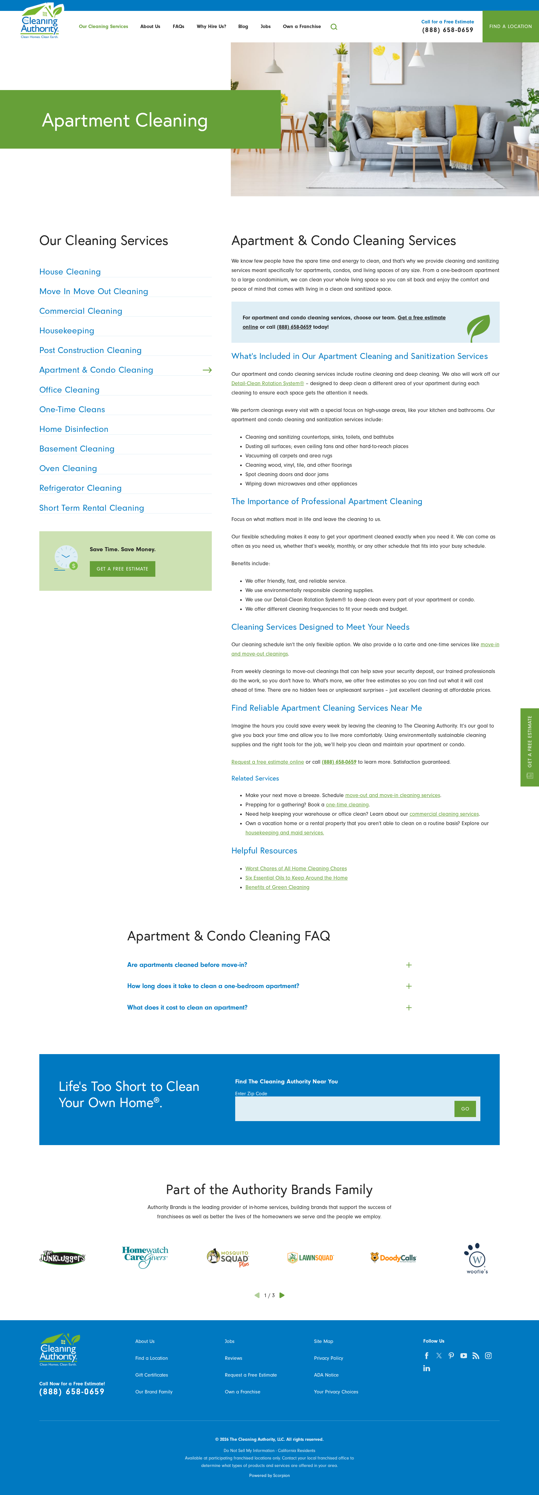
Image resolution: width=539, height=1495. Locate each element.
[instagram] (488, 1356)
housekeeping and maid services (284, 832)
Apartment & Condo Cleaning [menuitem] (96, 370)
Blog (243, 26)
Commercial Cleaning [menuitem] (80, 311)
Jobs (266, 26)
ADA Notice (326, 1375)
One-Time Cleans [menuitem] (72, 409)
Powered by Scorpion (269, 1475)
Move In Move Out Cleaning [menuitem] (93, 291)
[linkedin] (427, 1368)
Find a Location (151, 1358)
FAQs (178, 26)
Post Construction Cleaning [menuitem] (90, 350)
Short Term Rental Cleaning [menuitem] (91, 508)
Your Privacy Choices (336, 1392)
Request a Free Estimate (251, 1375)
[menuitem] (103, 26)
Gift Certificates (151, 1375)
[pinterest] (451, 1356)
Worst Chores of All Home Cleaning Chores (296, 868)
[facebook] (427, 1356)
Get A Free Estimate (529, 741)
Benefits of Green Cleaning (277, 887)
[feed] (476, 1356)
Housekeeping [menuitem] (66, 330)
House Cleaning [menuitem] (70, 271)
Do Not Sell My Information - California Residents (269, 1450)
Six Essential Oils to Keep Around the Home (296, 878)
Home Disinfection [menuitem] (74, 429)
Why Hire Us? (211, 26)
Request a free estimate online (267, 762)
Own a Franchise (302, 26)
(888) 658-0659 (294, 327)
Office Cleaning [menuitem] (69, 389)
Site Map (323, 1341)
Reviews (233, 1358)
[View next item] (282, 1295)
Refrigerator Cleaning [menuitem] (80, 488)
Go (465, 1109)
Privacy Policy (328, 1358)
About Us (150, 26)
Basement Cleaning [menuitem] (76, 448)
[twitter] (439, 1356)
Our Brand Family (153, 1392)
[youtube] (464, 1356)
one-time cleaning (347, 804)
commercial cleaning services (444, 814)
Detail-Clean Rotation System (265, 383)
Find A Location (510, 26)
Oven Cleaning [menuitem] (68, 468)
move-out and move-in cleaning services (392, 795)
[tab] (269, 965)
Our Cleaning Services (103, 26)
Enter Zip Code (251, 1093)
